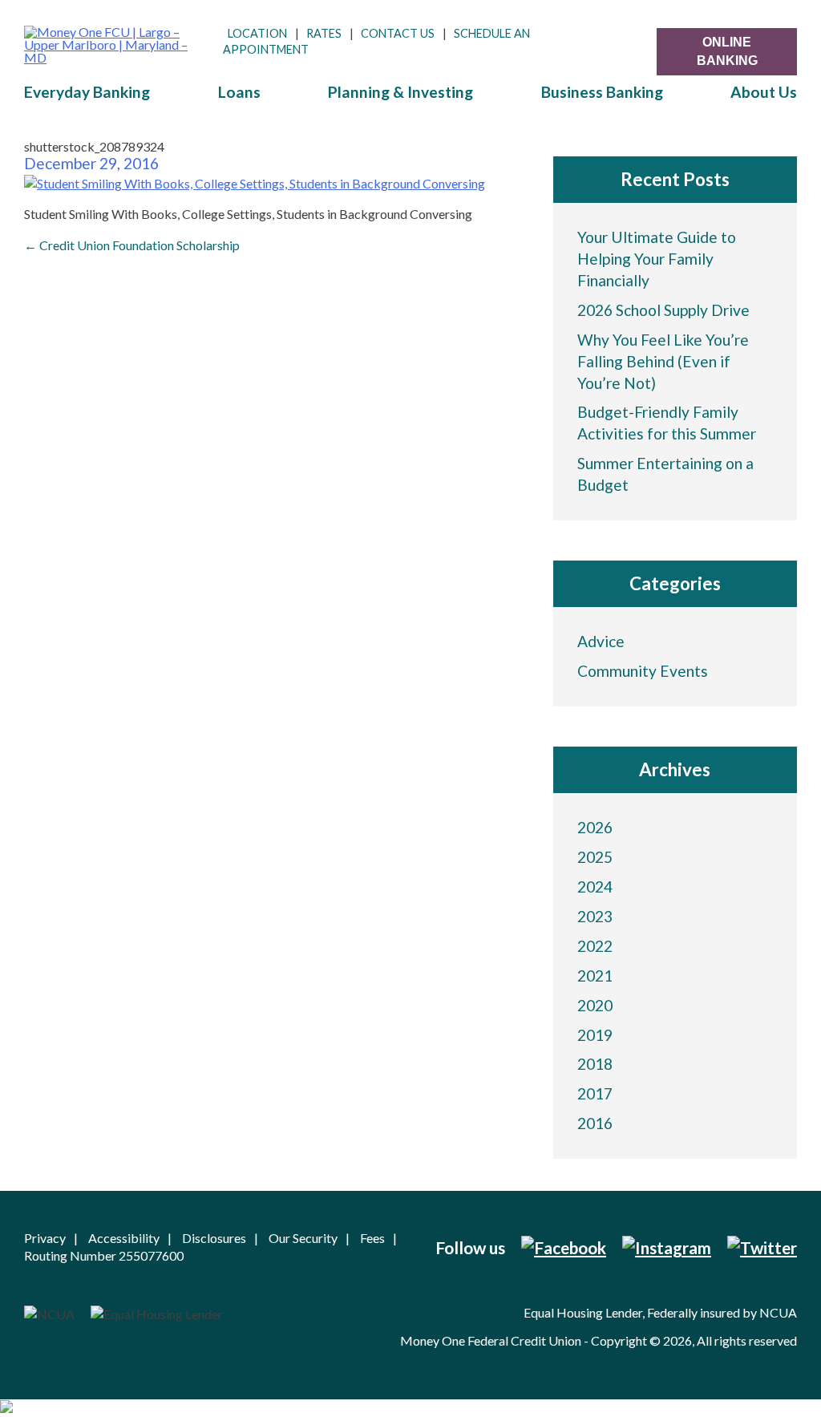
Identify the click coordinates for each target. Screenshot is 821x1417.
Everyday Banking (87, 92)
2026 (595, 827)
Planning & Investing (400, 92)
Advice (601, 641)
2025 (595, 857)
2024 (595, 886)
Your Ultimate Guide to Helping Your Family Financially (656, 258)
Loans (239, 92)
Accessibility (124, 1237)
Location (257, 33)
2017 (595, 1093)
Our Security (303, 1237)
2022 (595, 946)
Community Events (642, 671)
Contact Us (398, 33)
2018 (595, 1064)
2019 (595, 1035)
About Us (763, 92)
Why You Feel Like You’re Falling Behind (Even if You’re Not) (663, 361)
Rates (324, 33)
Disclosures (214, 1237)
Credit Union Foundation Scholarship (132, 245)
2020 (595, 1005)
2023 (595, 916)
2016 (595, 1123)
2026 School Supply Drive (663, 310)
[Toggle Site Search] (637, 42)
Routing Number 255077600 (104, 1255)
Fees (372, 1237)
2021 (595, 975)
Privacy (45, 1237)
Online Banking (727, 51)
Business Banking (602, 92)
